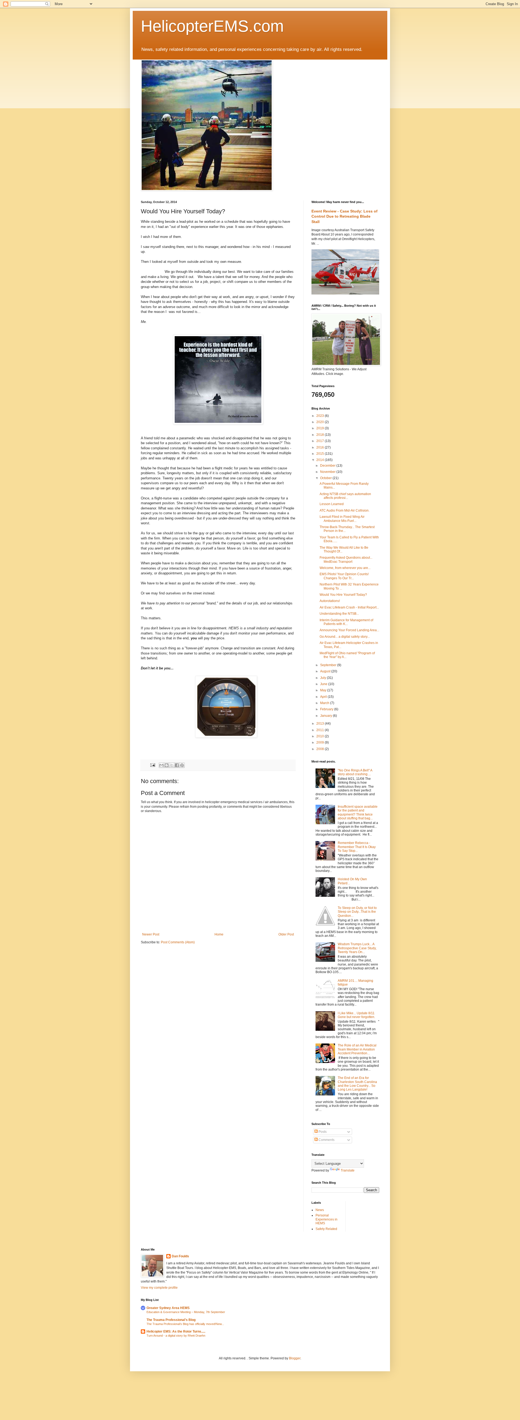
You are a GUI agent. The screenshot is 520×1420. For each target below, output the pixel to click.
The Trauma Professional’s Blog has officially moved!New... (185, 1324)
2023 (320, 416)
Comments (326, 1140)
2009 (320, 742)
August (325, 671)
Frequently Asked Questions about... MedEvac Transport (346, 559)
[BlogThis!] (166, 765)
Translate (348, 1170)
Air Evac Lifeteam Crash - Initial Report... (349, 607)
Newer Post (150, 934)
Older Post (286, 934)
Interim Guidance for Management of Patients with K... (346, 622)
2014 (320, 460)
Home (218, 934)
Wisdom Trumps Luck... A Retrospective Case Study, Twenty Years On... (357, 948)
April (324, 697)
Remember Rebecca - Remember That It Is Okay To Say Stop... (357, 847)
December (328, 465)
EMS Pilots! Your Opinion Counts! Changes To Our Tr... (344, 576)
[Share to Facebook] (177, 765)
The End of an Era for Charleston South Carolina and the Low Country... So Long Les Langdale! (357, 1083)
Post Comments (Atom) (178, 942)
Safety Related (326, 1229)
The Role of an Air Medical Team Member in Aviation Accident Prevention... (357, 1049)
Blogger (294, 1358)
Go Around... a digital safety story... (345, 637)
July (323, 678)
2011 (320, 730)
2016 (320, 447)
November (328, 472)
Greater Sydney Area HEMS (168, 1308)
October (326, 478)
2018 (320, 435)
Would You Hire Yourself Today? (343, 595)
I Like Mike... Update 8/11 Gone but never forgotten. (356, 1015)
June (324, 684)
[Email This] (161, 765)
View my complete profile (159, 1288)
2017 (320, 441)
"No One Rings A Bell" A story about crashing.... (355, 772)
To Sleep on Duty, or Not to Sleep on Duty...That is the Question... (357, 912)
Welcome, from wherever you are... (345, 568)
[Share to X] (171, 765)
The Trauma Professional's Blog (171, 1320)
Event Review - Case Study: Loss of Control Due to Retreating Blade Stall (344, 216)
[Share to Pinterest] (182, 765)
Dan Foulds (180, 1256)
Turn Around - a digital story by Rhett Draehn (176, 1335)
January (326, 716)
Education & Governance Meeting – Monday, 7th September (186, 1312)
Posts (322, 1132)
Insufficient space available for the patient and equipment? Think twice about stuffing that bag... (358, 812)
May (323, 690)
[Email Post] (152, 764)
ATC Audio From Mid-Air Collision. (344, 510)
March (325, 703)
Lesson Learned (332, 504)
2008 (320, 749)
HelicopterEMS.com (212, 26)
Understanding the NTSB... (339, 614)
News (320, 1210)
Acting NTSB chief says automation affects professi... (345, 496)
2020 (320, 422)
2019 (320, 428)
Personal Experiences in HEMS (326, 1219)
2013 (320, 723)
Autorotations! (330, 601)
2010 (320, 736)
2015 (320, 454)
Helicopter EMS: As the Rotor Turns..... (176, 1331)
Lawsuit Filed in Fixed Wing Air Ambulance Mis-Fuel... (342, 518)
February (327, 709)
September (328, 665)
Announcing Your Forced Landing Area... (349, 630)
